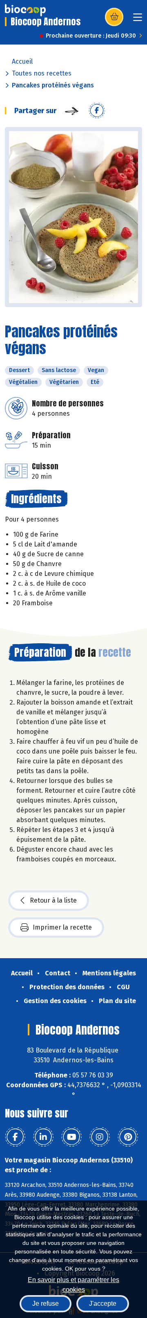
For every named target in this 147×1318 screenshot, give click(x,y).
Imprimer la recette (62, 927)
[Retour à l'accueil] (25, 10)
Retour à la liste (53, 900)
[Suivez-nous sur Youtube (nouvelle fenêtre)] (71, 1137)
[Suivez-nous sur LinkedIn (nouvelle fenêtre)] (43, 1137)
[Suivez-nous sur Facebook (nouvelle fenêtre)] (15, 1137)
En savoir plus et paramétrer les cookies (73, 1283)
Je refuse (45, 1303)
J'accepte (102, 1303)
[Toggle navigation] (137, 20)
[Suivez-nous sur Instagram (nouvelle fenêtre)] (99, 1137)
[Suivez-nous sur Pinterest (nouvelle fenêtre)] (128, 1137)
